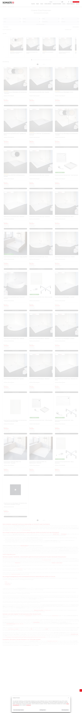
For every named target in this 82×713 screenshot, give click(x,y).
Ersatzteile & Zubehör (57, 3)
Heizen (41, 3)
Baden (37, 3)
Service (64, 3)
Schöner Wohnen (48, 3)
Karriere (77, 3)
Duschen (33, 3)
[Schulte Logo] (8, 3)
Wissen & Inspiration (71, 3)
